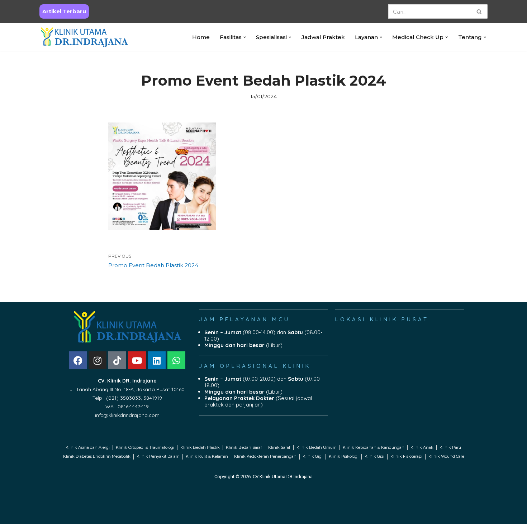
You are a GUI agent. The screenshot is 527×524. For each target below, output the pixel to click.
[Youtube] (137, 360)
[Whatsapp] (176, 360)
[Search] (479, 11)
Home (201, 37)
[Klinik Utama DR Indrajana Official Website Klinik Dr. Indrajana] (84, 37)
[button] (244, 37)
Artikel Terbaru (64, 11)
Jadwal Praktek (323, 37)
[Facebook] (78, 360)
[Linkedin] (157, 360)
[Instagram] (97, 360)
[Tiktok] (117, 360)
